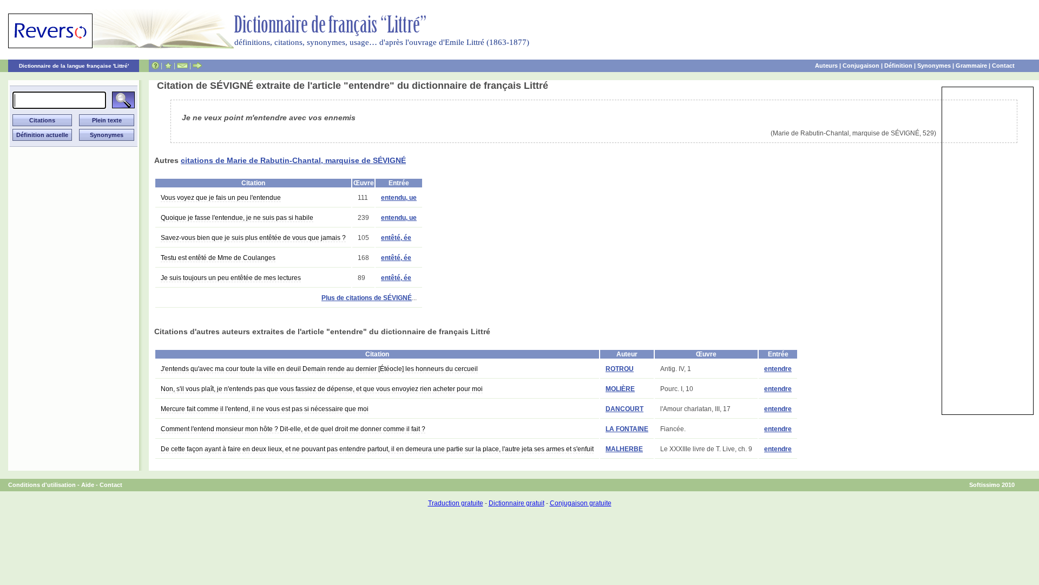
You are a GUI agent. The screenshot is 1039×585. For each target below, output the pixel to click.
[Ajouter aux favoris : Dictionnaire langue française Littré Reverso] (168, 65)
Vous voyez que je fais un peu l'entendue (221, 198)
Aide (87, 485)
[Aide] (155, 65)
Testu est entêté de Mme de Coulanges (218, 258)
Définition (898, 65)
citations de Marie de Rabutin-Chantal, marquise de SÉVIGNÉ (293, 160)
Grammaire (971, 65)
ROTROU (620, 369)
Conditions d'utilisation (42, 485)
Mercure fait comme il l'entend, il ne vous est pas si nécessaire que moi (265, 409)
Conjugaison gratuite (580, 503)
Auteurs (826, 65)
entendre (778, 369)
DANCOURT (624, 409)
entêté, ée (396, 238)
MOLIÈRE (620, 389)
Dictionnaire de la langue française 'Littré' (74, 66)
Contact (1003, 65)
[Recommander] (197, 65)
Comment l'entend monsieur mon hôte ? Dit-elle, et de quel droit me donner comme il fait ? (293, 429)
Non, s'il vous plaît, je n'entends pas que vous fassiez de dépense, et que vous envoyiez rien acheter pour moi (322, 389)
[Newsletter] (182, 65)
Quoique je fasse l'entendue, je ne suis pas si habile (237, 218)
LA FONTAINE (627, 429)
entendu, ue (399, 198)
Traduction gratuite (455, 503)
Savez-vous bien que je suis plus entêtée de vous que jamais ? (253, 238)
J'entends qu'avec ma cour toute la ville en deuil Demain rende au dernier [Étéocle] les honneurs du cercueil (319, 369)
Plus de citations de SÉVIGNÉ (366, 298)
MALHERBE (624, 449)
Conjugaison (861, 65)
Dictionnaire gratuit (516, 503)
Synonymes (934, 65)
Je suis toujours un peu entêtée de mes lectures (231, 278)
